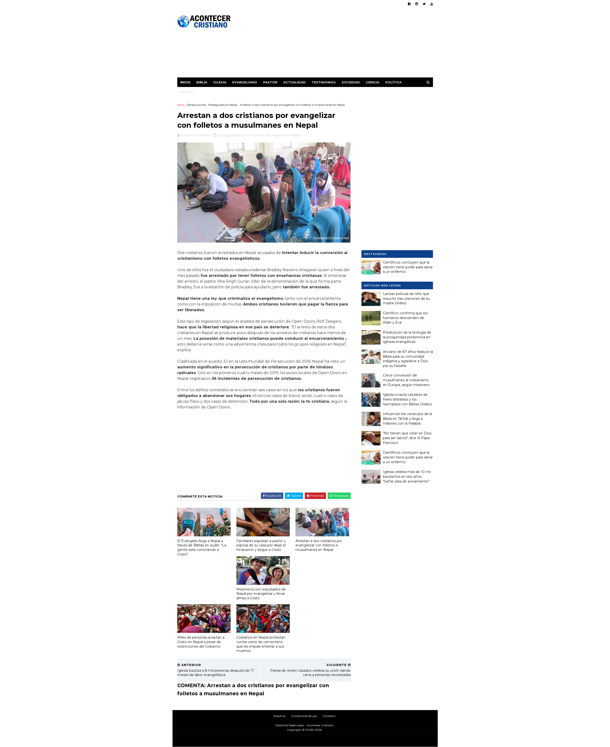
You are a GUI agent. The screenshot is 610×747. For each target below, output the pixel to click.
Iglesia (219, 82)
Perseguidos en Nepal (222, 105)
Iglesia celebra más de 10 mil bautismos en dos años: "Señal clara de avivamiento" (407, 476)
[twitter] (424, 4)
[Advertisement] (346, 44)
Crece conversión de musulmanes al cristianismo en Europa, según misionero (406, 380)
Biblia (201, 82)
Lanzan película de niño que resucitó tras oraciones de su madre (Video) (406, 298)
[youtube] (431, 4)
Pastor (270, 82)
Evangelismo (244, 82)
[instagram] (416, 4)
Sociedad (351, 82)
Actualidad (294, 82)
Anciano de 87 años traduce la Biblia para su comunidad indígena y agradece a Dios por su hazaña (408, 359)
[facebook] (409, 4)
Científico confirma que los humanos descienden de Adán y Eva (405, 318)
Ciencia (372, 82)
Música (186, 92)
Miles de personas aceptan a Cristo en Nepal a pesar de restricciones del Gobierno (200, 641)
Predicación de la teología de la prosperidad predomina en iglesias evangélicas (407, 337)
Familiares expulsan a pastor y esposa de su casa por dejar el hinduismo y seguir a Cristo (261, 545)
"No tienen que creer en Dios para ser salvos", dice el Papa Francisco (407, 438)
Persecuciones (196, 105)
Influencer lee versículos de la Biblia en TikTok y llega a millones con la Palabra (407, 418)
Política (393, 82)
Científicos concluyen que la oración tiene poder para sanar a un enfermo (408, 267)
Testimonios (324, 82)
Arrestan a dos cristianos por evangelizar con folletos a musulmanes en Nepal (318, 545)
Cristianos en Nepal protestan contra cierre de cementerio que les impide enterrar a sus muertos (260, 644)
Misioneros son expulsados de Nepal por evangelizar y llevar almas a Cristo (261, 593)
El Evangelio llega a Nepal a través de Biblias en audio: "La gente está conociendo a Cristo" (201, 547)
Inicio (185, 82)
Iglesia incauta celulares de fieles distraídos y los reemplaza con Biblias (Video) (407, 399)
